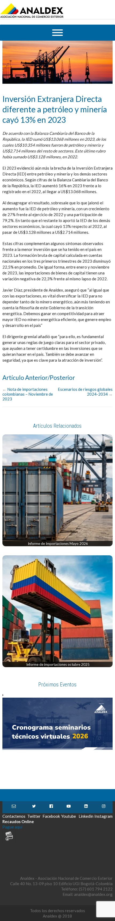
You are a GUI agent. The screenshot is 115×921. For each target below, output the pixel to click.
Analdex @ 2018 (57, 916)
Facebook (51, 807)
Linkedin (86, 807)
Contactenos (13, 807)
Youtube (68, 807)
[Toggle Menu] (57, 33)
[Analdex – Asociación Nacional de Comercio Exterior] (32, 17)
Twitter (34, 807)
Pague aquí (12, 826)
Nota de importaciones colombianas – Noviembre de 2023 (27, 394)
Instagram (103, 807)
